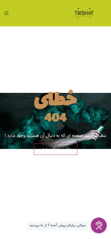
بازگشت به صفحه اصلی (55, 149)
